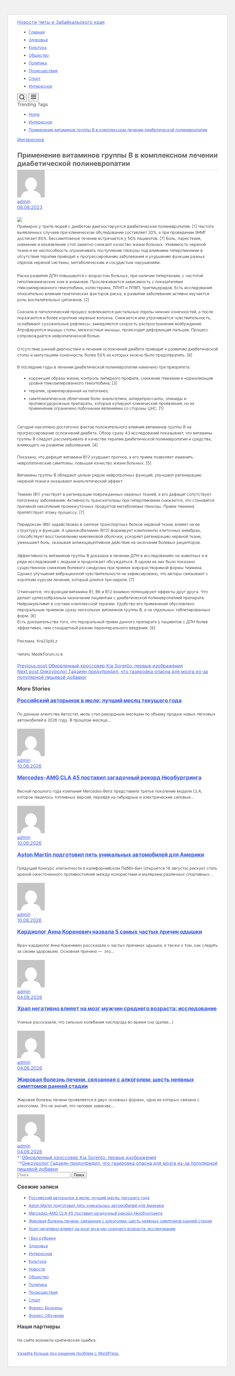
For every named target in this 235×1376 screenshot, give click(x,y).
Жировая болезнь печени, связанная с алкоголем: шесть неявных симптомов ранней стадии (120, 1220)
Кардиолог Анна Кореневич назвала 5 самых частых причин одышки (109, 931)
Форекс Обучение (46, 1315)
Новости (37, 1269)
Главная (37, 32)
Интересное (40, 86)
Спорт (34, 78)
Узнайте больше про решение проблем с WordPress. (68, 1353)
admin (23, 201)
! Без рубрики (42, 1238)
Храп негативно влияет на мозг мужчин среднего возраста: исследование (117, 1008)
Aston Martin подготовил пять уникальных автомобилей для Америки (110, 854)
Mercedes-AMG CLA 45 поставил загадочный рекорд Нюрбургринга (109, 777)
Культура (37, 47)
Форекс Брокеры (45, 1307)
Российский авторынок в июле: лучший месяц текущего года (99, 700)
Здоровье (38, 39)
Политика (38, 62)
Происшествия (43, 70)
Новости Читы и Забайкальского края (61, 22)
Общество (39, 55)
